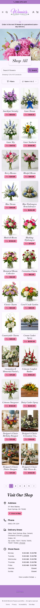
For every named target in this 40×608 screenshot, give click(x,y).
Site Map (31, 604)
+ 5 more (22, 543)
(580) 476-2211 (21, 2)
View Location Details (26, 577)
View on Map (16, 513)
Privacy (14, 604)
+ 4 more (25, 535)
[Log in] (33, 12)
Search (34, 70)
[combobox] (29, 81)
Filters (12, 81)
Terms (8, 604)
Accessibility (23, 604)
